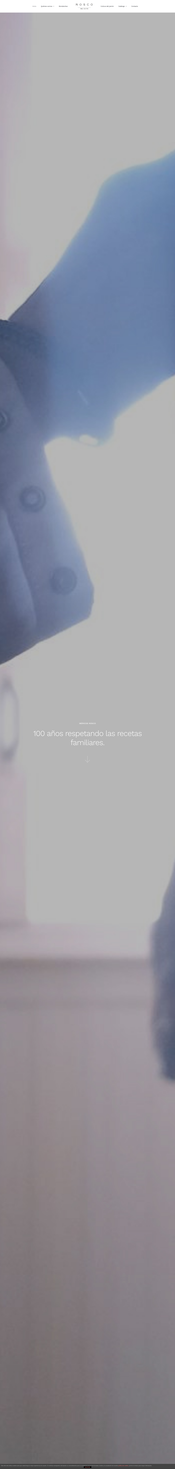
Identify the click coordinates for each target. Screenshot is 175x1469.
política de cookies (123, 1465)
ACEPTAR (87, 1467)
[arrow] (87, 756)
